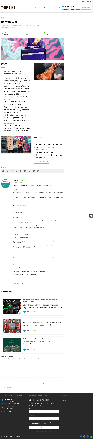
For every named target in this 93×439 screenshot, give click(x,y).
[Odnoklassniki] (8, 171)
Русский (64, 400)
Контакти (38, 8)
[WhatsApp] (34, 171)
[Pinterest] (21, 171)
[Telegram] (25, 171)
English (63, 398)
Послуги (47, 8)
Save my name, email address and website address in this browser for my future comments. (29, 383)
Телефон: (32, 415)
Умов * (45, 423)
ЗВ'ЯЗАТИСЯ (86, 8)
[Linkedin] (29, 171)
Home (2, 17)
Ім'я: (30, 408)
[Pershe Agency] (8, 8)
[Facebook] (12, 171)
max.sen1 (23, 180)
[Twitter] (16, 171)
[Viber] (38, 171)
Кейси (55, 8)
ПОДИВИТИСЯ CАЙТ (41, 161)
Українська (27, 8)
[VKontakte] (3, 171)
